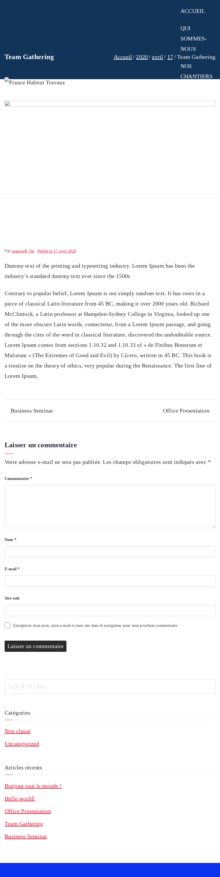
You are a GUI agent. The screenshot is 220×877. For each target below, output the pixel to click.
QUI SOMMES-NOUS (193, 38)
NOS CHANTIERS (196, 71)
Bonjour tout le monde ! (33, 786)
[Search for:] (110, 686)
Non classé (17, 731)
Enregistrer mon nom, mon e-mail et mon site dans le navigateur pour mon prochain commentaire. (96, 625)
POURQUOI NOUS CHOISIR (195, 141)
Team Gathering (24, 823)
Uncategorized (22, 743)
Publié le (57, 251)
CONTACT (193, 186)
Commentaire (18, 479)
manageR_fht (23, 251)
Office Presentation (186, 410)
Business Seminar (32, 410)
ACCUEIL (192, 11)
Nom (10, 540)
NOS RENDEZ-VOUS (192, 103)
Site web (12, 598)
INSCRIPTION (198, 169)
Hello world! (20, 798)
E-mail (12, 569)
